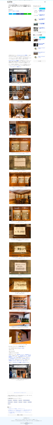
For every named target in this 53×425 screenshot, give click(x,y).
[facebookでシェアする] (20, 14)
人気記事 (41, 37)
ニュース (35, 8)
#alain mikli (20, 400)
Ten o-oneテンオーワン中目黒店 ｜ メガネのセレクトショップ (21, 362)
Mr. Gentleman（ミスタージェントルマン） (16, 358)
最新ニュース (35, 37)
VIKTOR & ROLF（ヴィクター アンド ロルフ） (24, 356)
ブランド (41, 8)
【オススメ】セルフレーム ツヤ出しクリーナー (20, 392)
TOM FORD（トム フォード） (21, 354)
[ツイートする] (12, 14)
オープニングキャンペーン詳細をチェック (15, 66)
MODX (28, 423)
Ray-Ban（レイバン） (12, 359)
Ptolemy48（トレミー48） (12, 357)
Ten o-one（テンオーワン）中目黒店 (22, 55)
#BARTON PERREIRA (26, 400)
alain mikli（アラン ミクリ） (24, 355)
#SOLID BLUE (15, 400)
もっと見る (39, 32)
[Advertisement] (20, 21)
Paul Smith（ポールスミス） (26, 358)
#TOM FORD (10, 400)
